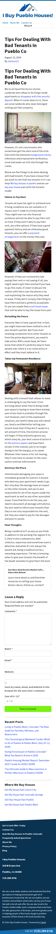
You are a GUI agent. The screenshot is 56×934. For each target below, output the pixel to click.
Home (5, 22)
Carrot (43, 922)
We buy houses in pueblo (23, 183)
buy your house (12, 187)
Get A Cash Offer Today (13, 825)
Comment (11, 611)
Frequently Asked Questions (16, 838)
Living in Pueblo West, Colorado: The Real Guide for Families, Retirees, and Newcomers (27, 730)
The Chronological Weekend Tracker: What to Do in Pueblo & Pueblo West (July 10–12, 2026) (27, 743)
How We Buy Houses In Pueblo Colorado (22, 833)
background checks (40, 155)
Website (9, 672)
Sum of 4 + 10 (12, 696)
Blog (4, 850)
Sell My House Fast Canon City (20, 790)
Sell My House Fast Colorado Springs (24, 794)
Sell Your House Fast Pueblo (19, 799)
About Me (14, 22)
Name (9, 649)
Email (8, 660)
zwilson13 (13, 61)
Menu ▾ (28, 25)
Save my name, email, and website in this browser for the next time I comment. (27, 689)
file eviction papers (17, 443)
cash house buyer (39, 306)
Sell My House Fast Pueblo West (21, 804)
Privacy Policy (9, 846)
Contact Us (26, 22)
